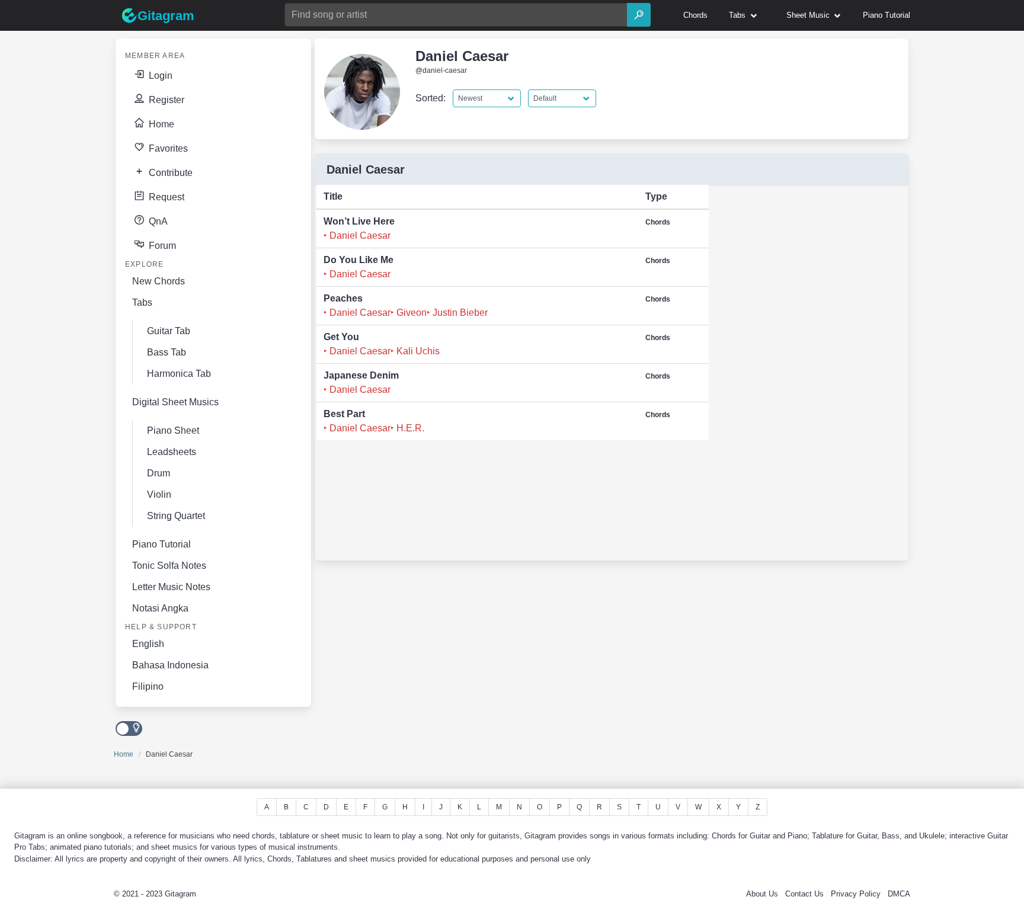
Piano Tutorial (161, 544)
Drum (158, 473)
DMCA (899, 893)
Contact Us (804, 893)
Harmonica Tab (179, 374)
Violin (159, 494)
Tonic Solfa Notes (169, 566)
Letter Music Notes (171, 587)
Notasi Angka (160, 608)
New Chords (158, 281)
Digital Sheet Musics (175, 402)
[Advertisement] (801, 377)
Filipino (148, 686)
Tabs (142, 302)
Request (165, 197)
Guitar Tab (168, 331)
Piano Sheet (173, 430)
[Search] (639, 15)
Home (160, 124)
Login (159, 76)
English (148, 644)
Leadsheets (171, 452)
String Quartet (176, 516)
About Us (762, 893)
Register (165, 100)
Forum (161, 246)
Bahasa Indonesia (170, 665)
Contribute (169, 173)
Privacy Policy (856, 893)
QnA (157, 221)
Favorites (167, 148)
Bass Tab (166, 352)
